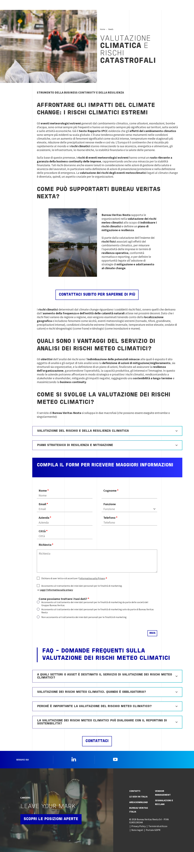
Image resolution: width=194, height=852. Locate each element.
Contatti (134, 790)
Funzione (109, 504)
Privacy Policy (138, 826)
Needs (110, 29)
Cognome (110, 490)
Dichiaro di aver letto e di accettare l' (73, 578)
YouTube (115, 759)
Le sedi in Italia (138, 796)
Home (102, 29)
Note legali (137, 829)
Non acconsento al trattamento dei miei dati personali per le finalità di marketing (84, 617)
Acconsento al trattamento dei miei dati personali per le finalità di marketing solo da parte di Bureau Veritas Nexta (97, 611)
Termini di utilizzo (157, 826)
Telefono (109, 517)
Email (42, 504)
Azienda (44, 517)
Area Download (138, 802)
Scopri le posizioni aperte (51, 819)
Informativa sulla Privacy (92, 578)
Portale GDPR (153, 829)
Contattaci (97, 741)
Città (42, 531)
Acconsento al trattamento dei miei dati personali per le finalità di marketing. (81, 585)
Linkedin (74, 759)
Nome (43, 490)
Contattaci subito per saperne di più (97, 294)
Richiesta (45, 545)
